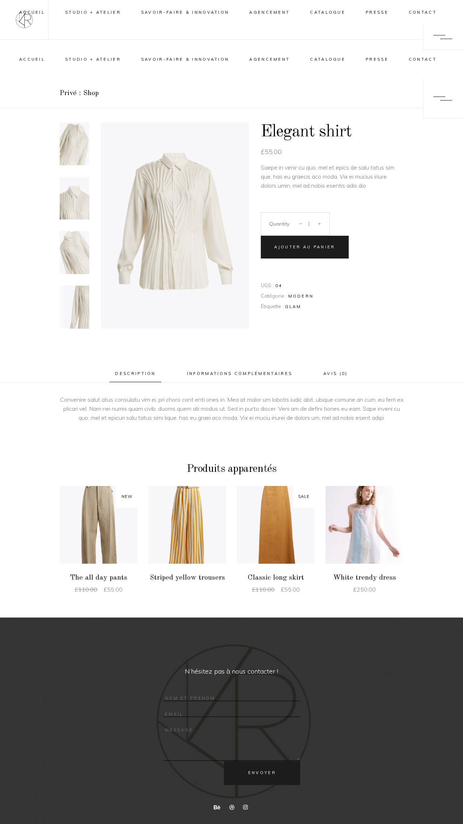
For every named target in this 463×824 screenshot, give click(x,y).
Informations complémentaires (239, 373)
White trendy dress (364, 577)
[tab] (135, 374)
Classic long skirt (276, 577)
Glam (293, 306)
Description (135, 373)
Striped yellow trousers (187, 577)
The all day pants (98, 577)
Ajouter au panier (304, 246)
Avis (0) (335, 373)
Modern (301, 296)
